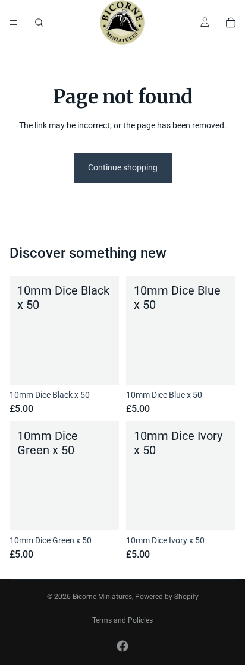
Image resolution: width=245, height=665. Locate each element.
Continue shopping (123, 167)
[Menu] (13, 22)
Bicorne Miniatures (102, 597)
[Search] (39, 23)
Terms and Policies (122, 620)
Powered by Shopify (167, 597)
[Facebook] (122, 646)
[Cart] (231, 23)
